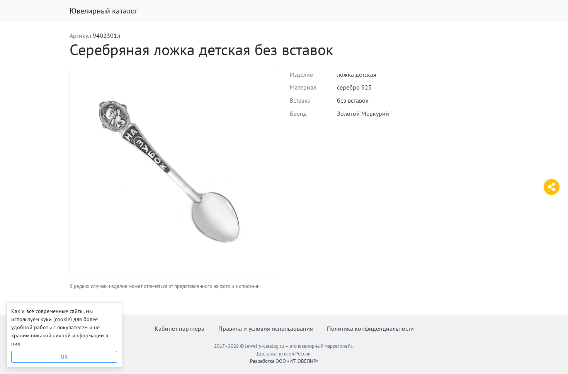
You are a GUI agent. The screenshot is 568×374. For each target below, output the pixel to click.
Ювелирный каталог (104, 11)
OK (64, 356)
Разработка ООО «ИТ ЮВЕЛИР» (284, 361)
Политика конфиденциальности (370, 328)
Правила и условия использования (265, 328)
